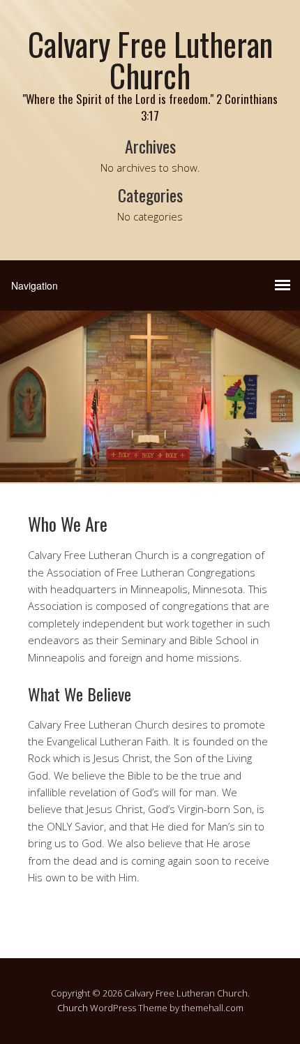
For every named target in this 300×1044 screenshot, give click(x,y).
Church (72, 1007)
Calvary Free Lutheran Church (150, 59)
